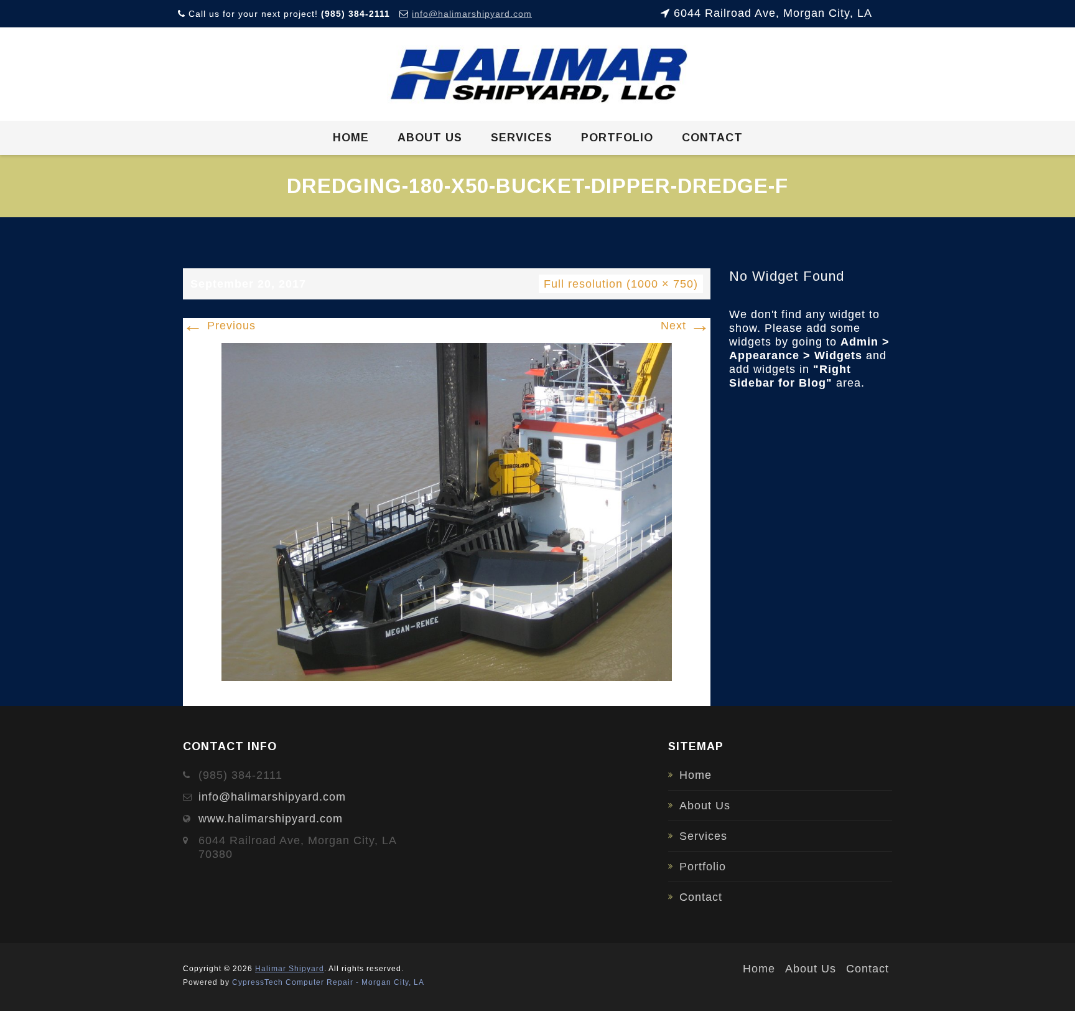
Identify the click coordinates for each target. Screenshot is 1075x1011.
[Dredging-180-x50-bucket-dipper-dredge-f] (446, 511)
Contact (712, 137)
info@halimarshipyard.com (472, 14)
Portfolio (617, 137)
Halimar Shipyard (289, 968)
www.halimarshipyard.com (270, 818)
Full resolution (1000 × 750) (621, 284)
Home (351, 137)
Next (685, 325)
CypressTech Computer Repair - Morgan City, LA (328, 982)
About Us (430, 137)
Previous (219, 325)
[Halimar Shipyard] (538, 74)
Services (521, 137)
